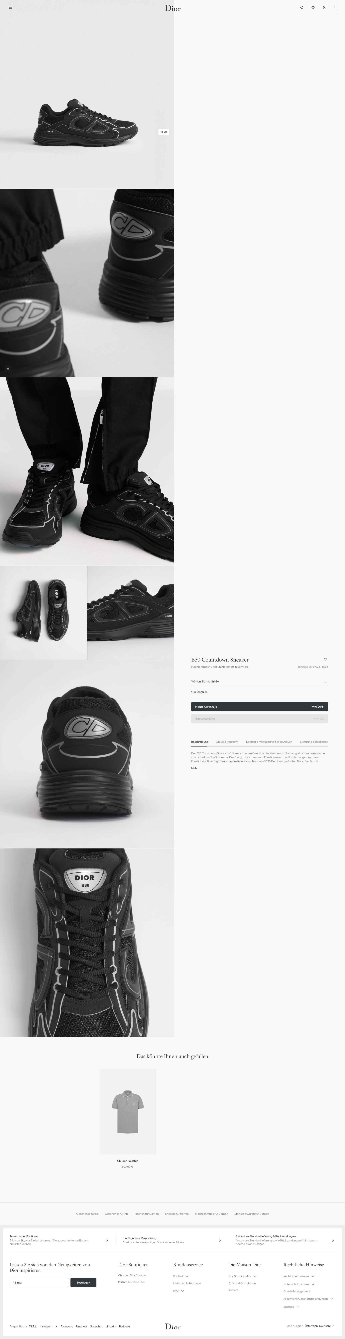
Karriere (233, 1290)
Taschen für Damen (146, 1213)
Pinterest (81, 1326)
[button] (87, 94)
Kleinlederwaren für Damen (251, 1213)
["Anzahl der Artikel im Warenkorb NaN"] (335, 8)
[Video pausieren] (8, 368)
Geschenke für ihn (116, 1213)
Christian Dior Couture (132, 1275)
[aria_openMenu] (10, 8)
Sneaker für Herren (177, 1213)
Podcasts (124, 1326)
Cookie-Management (297, 1291)
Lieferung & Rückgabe (187, 1283)
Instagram (46, 1326)
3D (165, 131)
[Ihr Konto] (324, 8)
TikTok (33, 1326)
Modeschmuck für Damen (211, 1213)
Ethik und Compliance (242, 1283)
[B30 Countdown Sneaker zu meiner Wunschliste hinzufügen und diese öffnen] (325, 659)
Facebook (66, 1326)
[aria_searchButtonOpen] (301, 8)
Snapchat (96, 1326)
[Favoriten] (313, 8)
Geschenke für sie (87, 1213)
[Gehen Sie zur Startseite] (172, 8)
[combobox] (259, 682)
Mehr (194, 768)
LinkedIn (111, 1326)
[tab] (199, 742)
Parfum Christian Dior (131, 1282)
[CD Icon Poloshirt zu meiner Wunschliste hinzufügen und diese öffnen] (156, 1077)
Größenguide (199, 691)
